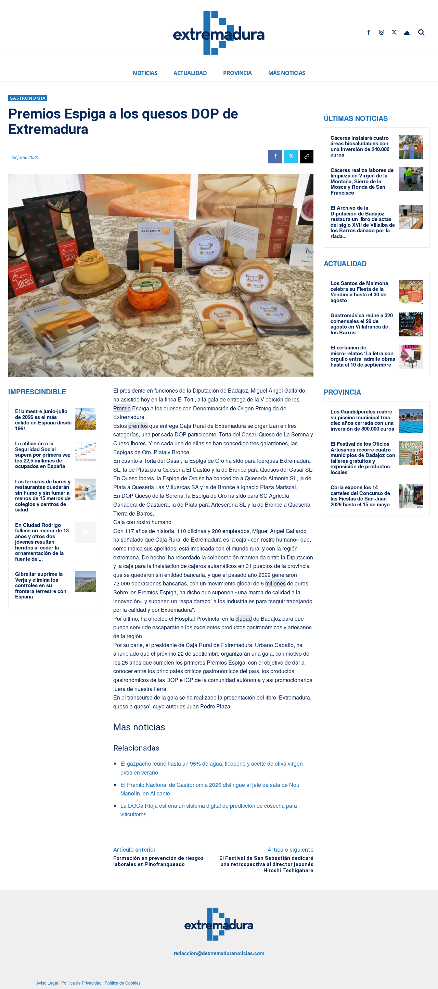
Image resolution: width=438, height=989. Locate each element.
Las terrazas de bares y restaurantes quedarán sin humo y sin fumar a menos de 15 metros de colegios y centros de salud (42, 496)
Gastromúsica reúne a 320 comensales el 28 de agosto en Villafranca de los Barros (362, 323)
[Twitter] (394, 32)
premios (138, 426)
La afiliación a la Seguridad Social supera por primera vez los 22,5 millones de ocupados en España (42, 455)
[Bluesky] (407, 32)
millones (275, 583)
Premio (122, 408)
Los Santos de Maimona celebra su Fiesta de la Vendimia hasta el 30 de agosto (359, 291)
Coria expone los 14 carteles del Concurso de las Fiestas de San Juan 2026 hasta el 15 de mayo (360, 495)
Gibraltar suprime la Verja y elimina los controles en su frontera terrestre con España (40, 585)
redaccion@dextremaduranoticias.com (219, 953)
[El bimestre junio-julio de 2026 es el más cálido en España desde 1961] (85, 419)
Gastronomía (28, 98)
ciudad (243, 618)
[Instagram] (381, 32)
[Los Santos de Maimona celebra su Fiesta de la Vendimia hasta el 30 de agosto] (411, 292)
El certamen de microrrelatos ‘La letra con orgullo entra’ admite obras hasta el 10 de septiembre (363, 356)
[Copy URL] (306, 156)
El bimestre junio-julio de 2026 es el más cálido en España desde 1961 (43, 419)
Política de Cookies (123, 983)
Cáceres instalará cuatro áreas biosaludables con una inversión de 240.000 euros (360, 146)
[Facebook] (368, 32)
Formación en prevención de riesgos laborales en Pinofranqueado (158, 861)
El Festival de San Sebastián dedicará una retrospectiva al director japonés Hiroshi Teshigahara (266, 864)
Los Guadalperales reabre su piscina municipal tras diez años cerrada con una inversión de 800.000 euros (362, 420)
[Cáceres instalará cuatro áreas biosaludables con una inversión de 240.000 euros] (411, 147)
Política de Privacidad (81, 983)
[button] (421, 32)
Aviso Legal (47, 983)
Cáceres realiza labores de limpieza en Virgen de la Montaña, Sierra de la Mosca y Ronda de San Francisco (362, 181)
